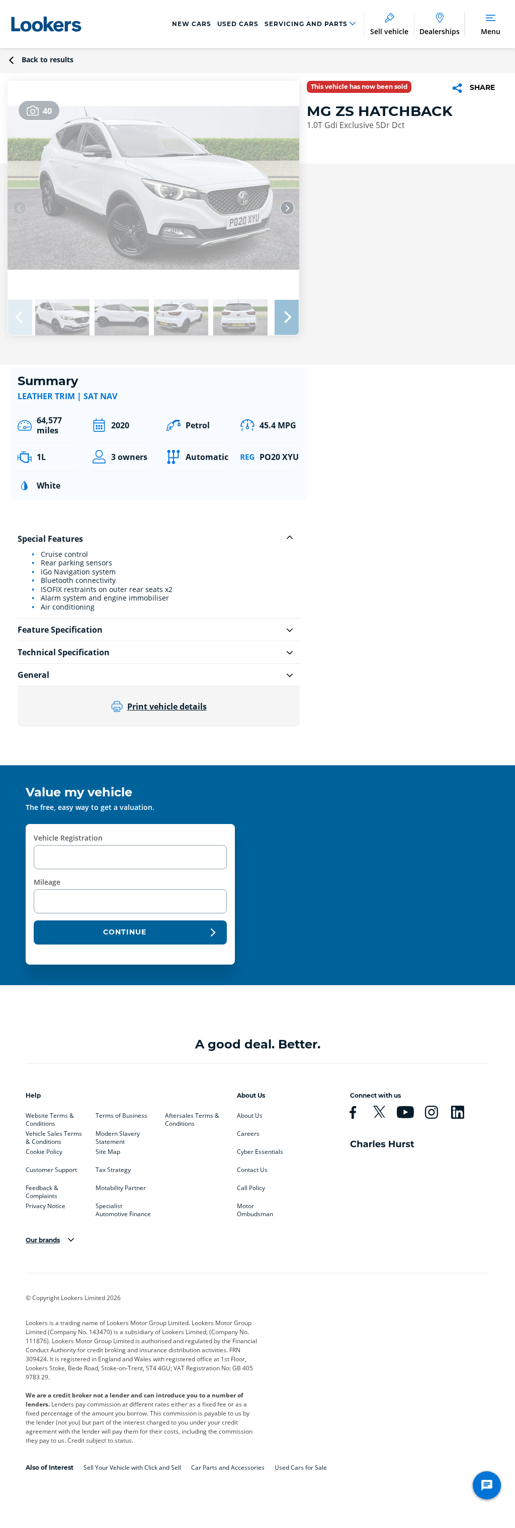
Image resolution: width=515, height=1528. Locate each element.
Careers (248, 1134)
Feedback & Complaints (42, 1190)
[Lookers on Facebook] (357, 1112)
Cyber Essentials (260, 1152)
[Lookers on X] (383, 1112)
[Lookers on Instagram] (435, 1112)
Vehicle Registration (68, 838)
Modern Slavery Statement (118, 1136)
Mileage (47, 882)
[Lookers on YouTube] (409, 1112)
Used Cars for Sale (301, 1467)
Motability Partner (121, 1188)
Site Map (108, 1152)
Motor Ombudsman (255, 1208)
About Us (250, 1116)
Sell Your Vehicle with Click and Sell (132, 1467)
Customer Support (51, 1170)
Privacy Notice (45, 1206)
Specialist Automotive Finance (123, 1208)
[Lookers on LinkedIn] (462, 1112)
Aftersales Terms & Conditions (192, 1118)
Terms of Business (121, 1116)
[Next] (287, 208)
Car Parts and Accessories (228, 1467)
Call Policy (251, 1188)
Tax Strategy (113, 1170)
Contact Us (252, 1170)
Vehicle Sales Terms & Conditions (54, 1136)
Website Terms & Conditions (50, 1118)
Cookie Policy (44, 1152)
